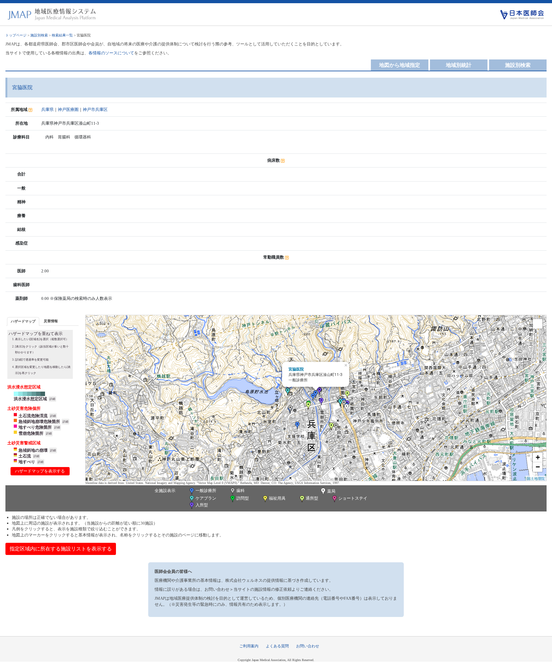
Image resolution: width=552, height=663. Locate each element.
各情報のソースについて (111, 53)
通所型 (312, 498)
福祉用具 (277, 498)
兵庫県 (47, 109)
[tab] (23, 321)
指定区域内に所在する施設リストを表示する (61, 548)
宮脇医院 (296, 369)
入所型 (201, 505)
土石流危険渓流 (33, 415)
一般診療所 (205, 490)
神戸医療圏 (68, 109)
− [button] (538, 467)
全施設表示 (165, 490)
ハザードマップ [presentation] (23, 321)
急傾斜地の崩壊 (33, 450)
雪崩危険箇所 (31, 433)
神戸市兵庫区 (95, 109)
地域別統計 (458, 65)
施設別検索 (39, 35)
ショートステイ (352, 498)
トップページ (16, 35)
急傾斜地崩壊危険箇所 (39, 421)
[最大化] (537, 324)
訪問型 (242, 498)
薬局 (331, 491)
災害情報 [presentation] (51, 321)
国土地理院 (536, 478)
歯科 (240, 490)
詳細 (52, 399)
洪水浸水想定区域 (30, 398)
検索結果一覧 (62, 35)
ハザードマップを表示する (40, 471)
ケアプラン (205, 498)
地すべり (27, 461)
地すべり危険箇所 (35, 427)
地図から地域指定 (399, 65)
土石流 (25, 456)
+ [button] (538, 457)
